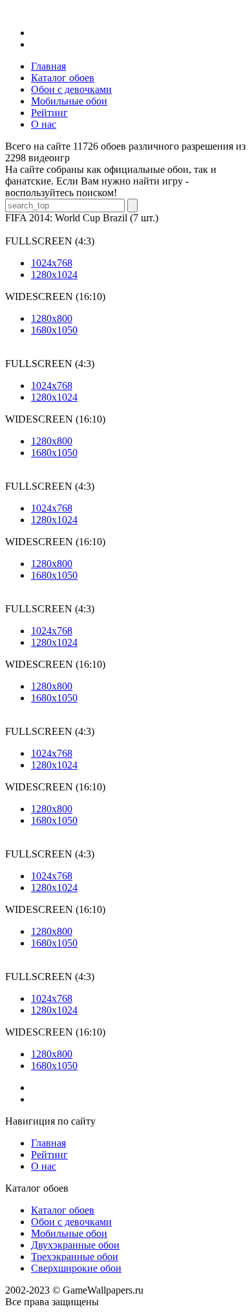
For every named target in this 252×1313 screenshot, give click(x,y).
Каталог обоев (62, 1210)
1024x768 (51, 262)
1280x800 (51, 318)
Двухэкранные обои (75, 1244)
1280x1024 (54, 274)
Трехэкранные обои (74, 1256)
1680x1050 (54, 330)
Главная (48, 1143)
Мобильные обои (69, 1233)
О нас (43, 1166)
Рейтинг (49, 1154)
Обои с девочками (71, 1221)
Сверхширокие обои (76, 1268)
